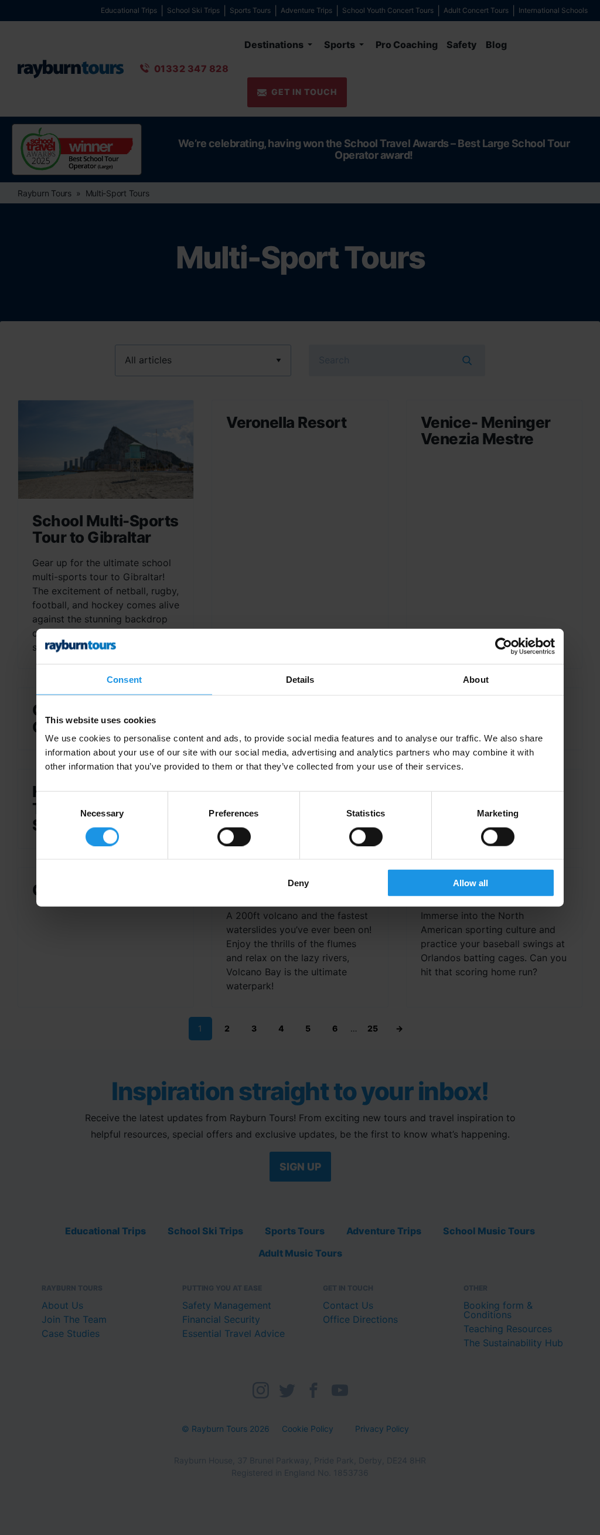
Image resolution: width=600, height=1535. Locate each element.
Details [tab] (300, 679)
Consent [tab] (124, 679)
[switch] (234, 836)
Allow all (470, 883)
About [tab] (476, 679)
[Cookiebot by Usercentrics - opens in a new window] (503, 646)
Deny (298, 883)
